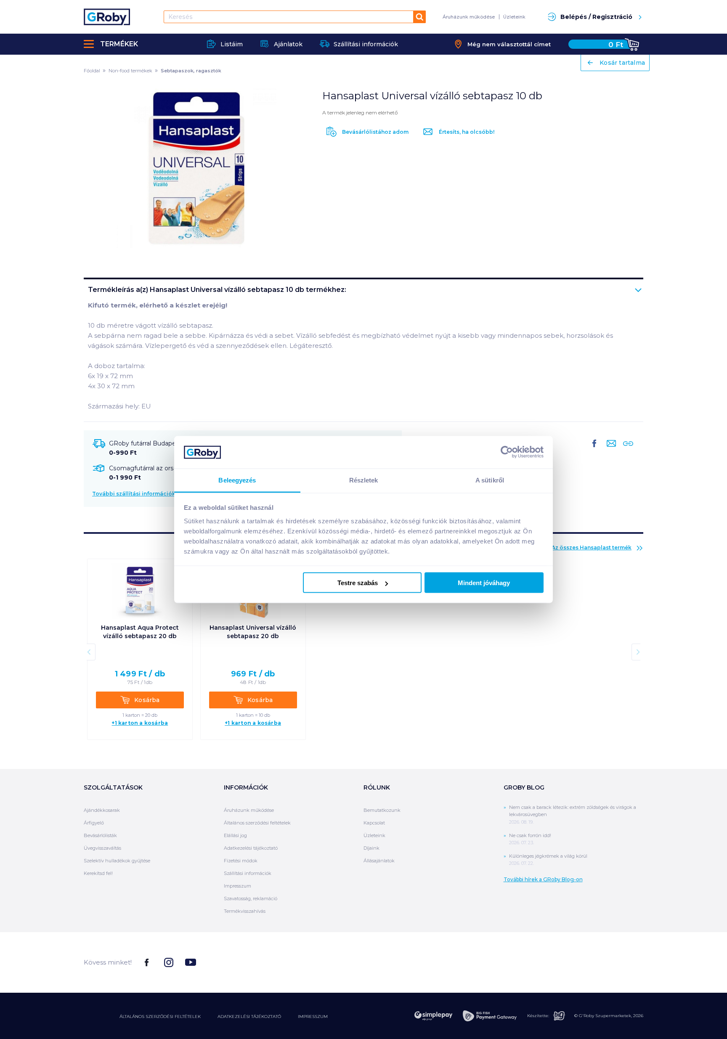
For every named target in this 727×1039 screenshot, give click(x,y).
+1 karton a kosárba (139, 723)
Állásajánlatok (379, 861)
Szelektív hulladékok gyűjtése (117, 861)
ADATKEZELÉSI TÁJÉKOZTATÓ (249, 1016)
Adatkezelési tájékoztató (251, 848)
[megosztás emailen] (609, 450)
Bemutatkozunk (382, 810)
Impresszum (237, 886)
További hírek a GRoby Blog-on (543, 879)
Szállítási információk (247, 873)
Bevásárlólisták (100, 835)
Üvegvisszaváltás (102, 848)
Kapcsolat (374, 823)
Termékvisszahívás (244, 911)
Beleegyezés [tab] (237, 479)
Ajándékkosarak (102, 810)
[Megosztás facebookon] (594, 450)
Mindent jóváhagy (484, 582)
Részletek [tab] (363, 479)
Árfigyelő (94, 823)
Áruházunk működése (469, 17)
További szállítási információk (133, 493)
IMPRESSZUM (313, 1016)
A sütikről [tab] (489, 479)
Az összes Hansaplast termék (591, 547)
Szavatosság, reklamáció (250, 898)
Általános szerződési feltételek (257, 823)
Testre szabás (357, 582)
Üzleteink (514, 17)
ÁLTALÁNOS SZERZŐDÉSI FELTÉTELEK (160, 1016)
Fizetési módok (240, 861)
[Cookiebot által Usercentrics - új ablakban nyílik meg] (507, 452)
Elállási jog (235, 835)
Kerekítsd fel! (98, 873)
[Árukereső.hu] (611, 962)
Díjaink (371, 848)
